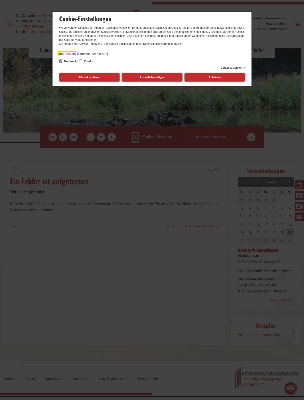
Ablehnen (215, 77)
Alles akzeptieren (89, 77)
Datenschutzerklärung (92, 53)
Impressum (67, 53)
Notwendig (70, 61)
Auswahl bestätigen (152, 77)
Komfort (88, 61)
